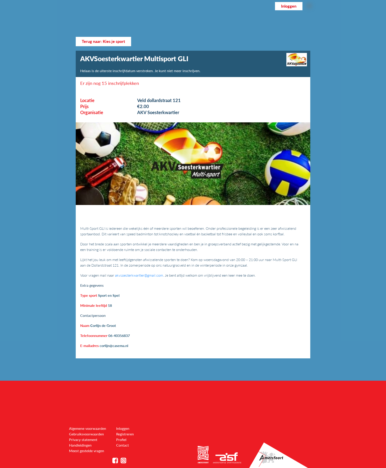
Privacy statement (83, 439)
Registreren (125, 434)
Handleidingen (80, 445)
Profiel (121, 439)
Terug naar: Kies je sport (103, 41)
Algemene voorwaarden (87, 428)
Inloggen (288, 6)
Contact (122, 445)
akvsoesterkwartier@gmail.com (139, 275)
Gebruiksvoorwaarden (86, 434)
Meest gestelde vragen (86, 451)
